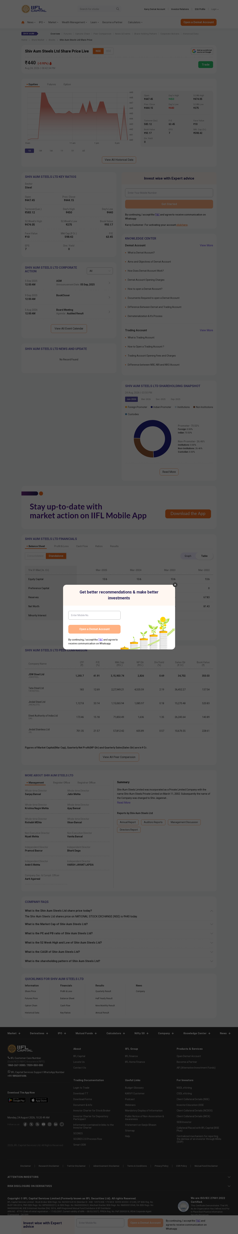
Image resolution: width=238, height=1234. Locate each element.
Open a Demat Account (94, 629)
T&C (100, 639)
